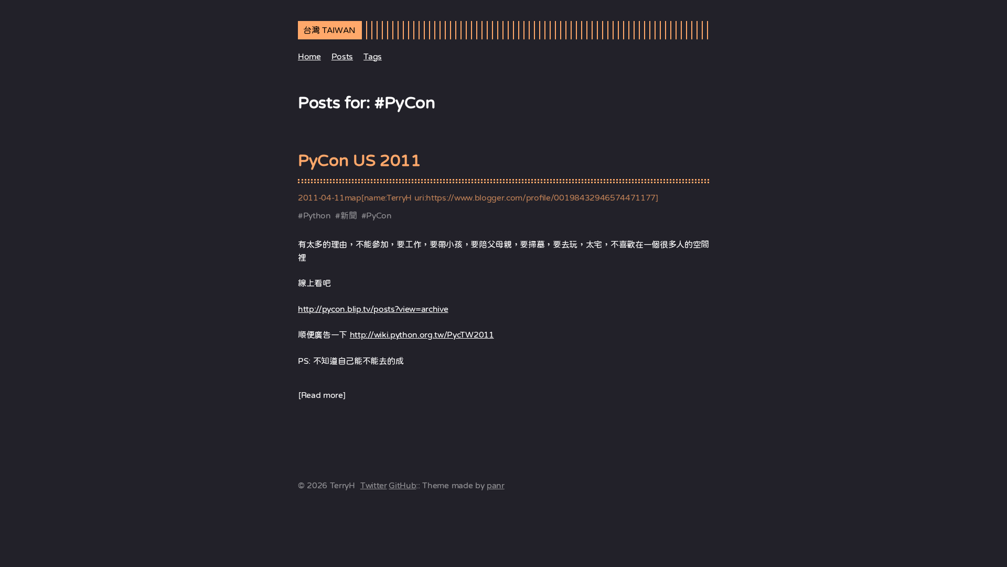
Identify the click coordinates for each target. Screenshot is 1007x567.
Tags (372, 56)
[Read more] (321, 395)
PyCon (378, 215)
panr (496, 485)
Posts (342, 56)
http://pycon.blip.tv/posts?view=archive (373, 308)
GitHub (402, 485)
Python (317, 215)
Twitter (373, 485)
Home (309, 56)
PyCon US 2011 (359, 160)
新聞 (348, 215)
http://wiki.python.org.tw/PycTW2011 (422, 334)
